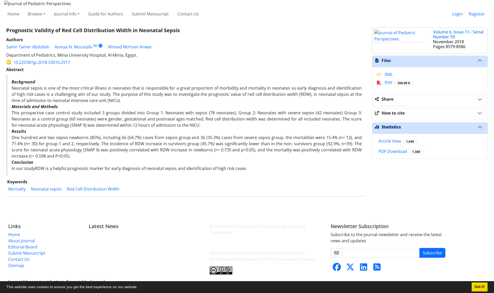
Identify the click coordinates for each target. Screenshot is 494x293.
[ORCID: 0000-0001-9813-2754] (100, 46)
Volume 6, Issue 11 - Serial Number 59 (458, 34)
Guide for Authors (105, 14)
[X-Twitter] (350, 268)
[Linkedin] (363, 268)
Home (13, 14)
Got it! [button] (479, 287)
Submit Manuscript (150, 14)
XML (388, 74)
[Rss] (377, 268)
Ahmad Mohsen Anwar (130, 47)
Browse (35, 14)
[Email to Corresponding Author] (95, 46)
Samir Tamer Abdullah (27, 47)
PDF (397, 82)
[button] (139, 287)
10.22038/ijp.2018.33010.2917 (41, 62)
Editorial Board (22, 247)
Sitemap (16, 265)
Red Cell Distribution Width (93, 189)
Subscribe (432, 253)
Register (477, 14)
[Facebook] (337, 268)
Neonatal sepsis (46, 189)
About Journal (21, 241)
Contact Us (188, 14)
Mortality (17, 189)
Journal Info (65, 14)
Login (457, 14)
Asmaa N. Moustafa (73, 47)
